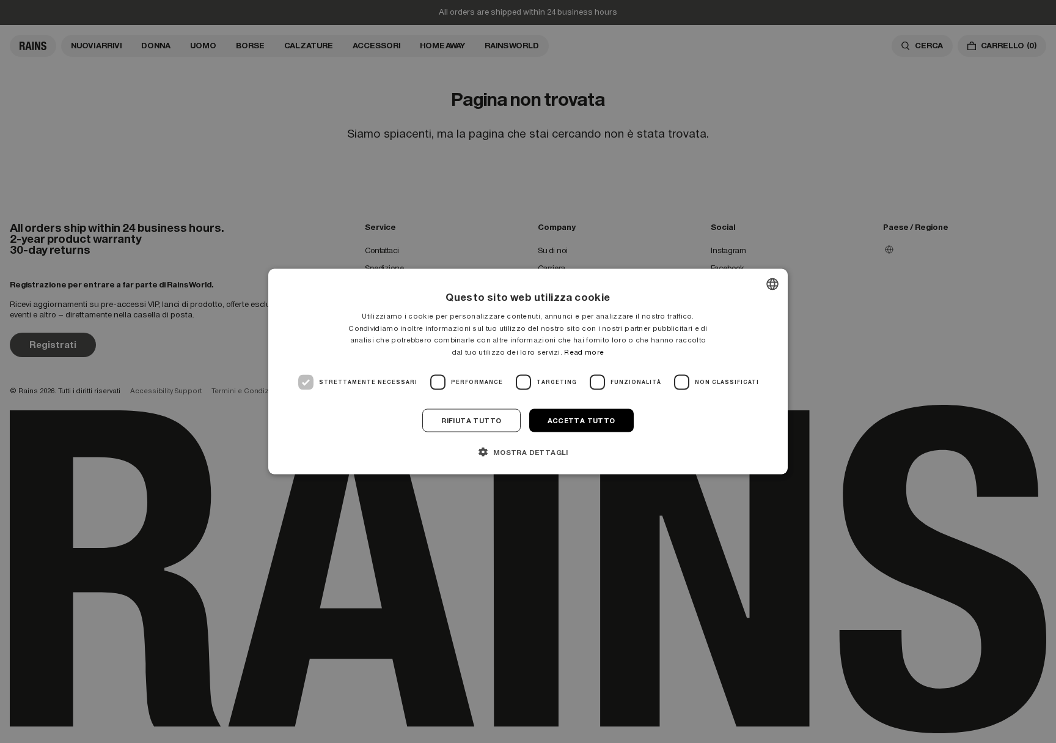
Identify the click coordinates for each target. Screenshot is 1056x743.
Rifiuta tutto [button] (471, 420)
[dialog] (528, 371)
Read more (584, 352)
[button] (528, 452)
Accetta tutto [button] (581, 420)
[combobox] (772, 284)
